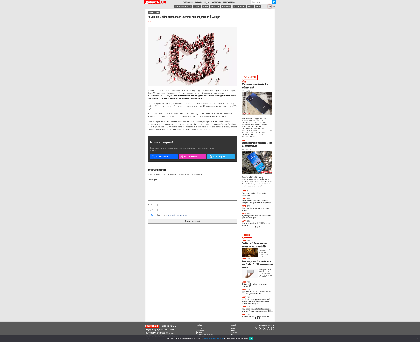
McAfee (151, 12)
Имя (150, 205)
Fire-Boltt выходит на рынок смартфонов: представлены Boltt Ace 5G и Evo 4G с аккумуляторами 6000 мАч (255, 293)
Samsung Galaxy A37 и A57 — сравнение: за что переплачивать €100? (257, 224)
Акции (233, 328)
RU (270, 6)
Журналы (234, 332)
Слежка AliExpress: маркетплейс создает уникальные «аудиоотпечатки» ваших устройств (257, 310)
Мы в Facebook (162, 157)
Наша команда (200, 330)
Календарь (216, 2)
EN (274, 6)
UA (266, 6)
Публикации (188, 2)
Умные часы (215, 6)
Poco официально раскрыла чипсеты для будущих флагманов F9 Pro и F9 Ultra (255, 302)
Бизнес (250, 6)
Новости (198, 2)
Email (150, 210)
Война (258, 6)
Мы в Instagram (190, 157)
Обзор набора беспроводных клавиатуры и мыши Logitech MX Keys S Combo (255, 194)
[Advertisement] (258, 28)
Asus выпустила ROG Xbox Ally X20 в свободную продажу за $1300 (257, 285)
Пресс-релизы (229, 2)
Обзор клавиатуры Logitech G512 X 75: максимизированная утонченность (254, 209)
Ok (251, 338)
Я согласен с (174, 215)
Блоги (232, 330)
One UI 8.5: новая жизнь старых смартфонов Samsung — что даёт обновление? (256, 201)
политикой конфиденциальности (179, 215)
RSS (232, 335)
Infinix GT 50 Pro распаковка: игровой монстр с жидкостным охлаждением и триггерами (257, 216)
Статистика (199, 332)
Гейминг (197, 6)
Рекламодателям (201, 328)
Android (205, 6)
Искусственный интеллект (183, 6)
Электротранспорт (239, 6)
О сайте (199, 325)
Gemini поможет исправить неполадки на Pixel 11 (257, 316)
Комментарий (152, 179)
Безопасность (226, 6)
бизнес (157, 12)
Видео (206, 2)
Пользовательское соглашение (204, 334)
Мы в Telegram (219, 157)
